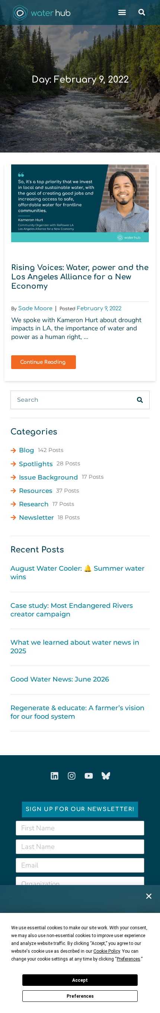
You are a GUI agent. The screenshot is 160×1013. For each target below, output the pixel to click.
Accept (80, 980)
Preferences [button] (128, 959)
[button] (149, 896)
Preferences (80, 996)
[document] (80, 506)
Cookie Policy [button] (106, 951)
